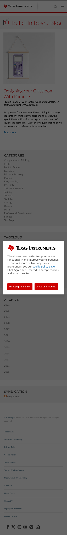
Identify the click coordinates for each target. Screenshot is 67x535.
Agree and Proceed (46, 287)
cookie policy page (43, 266)
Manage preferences (20, 287)
